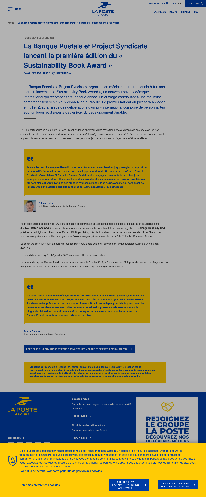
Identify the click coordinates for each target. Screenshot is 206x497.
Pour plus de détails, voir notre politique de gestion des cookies (60, 471)
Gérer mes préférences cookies (39, 485)
